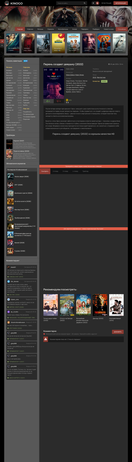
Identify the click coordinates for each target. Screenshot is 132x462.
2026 (7, 120)
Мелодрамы (27, 73)
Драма (8, 80)
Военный (9, 75)
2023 (7, 112)
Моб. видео (10, 127)
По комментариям (29, 117)
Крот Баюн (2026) (15, 328)
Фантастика (10, 105)
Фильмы (40, 29)
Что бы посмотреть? (13, 122)
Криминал (9, 88)
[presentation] (2, 45)
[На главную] (13, 3)
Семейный (9, 98)
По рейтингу (27, 112)
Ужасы (8, 103)
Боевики (9, 70)
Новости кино (109, 29)
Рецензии (26, 119)
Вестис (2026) (14, 295)
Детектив (9, 78)
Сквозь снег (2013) (16, 277)
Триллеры (26, 93)
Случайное (122, 29)
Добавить (118, 332)
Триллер (9, 100)
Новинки (30, 29)
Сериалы (50, 29)
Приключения (10, 95)
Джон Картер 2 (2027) (17, 378)
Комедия (9, 85)
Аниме (74, 29)
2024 (7, 115)
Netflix (25, 105)
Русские (9, 93)
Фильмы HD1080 (11, 125)
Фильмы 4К (10, 110)
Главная (20, 29)
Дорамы (26, 100)
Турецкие (26, 103)
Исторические (11, 83)
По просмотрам (28, 114)
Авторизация (121, 3)
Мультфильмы (63, 29)
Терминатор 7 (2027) (16, 339)
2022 (94, 77)
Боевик (25, 70)
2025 (7, 117)
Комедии (26, 85)
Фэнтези (9, 108)
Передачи (84, 29)
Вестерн (9, 73)
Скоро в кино (10, 130)
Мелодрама (10, 90)
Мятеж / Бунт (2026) (16, 307)
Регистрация (106, 3)
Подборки (96, 29)
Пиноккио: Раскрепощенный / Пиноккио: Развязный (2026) (22, 318)
